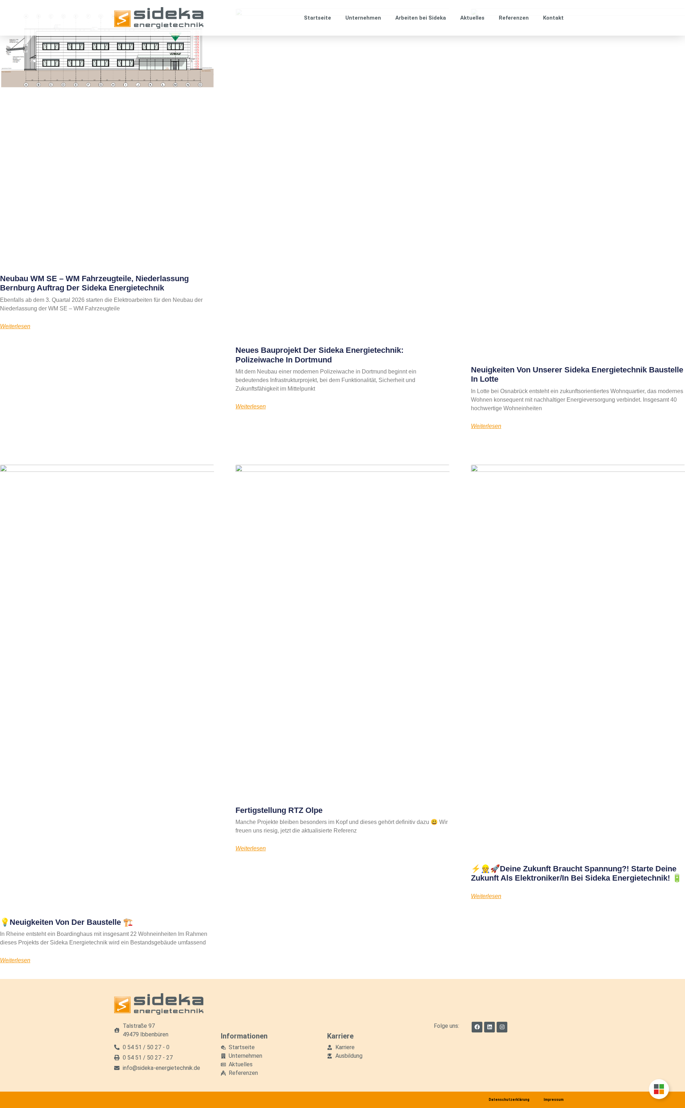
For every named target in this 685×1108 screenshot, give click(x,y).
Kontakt (553, 18)
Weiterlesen (15, 326)
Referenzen (514, 18)
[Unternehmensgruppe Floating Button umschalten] (659, 1089)
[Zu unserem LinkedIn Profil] (489, 1027)
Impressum (554, 1100)
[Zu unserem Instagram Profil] (502, 1027)
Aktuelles (472, 18)
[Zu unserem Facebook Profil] (477, 1027)
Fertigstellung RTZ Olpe (279, 810)
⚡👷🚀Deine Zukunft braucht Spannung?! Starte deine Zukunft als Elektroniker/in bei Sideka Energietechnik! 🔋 (576, 873)
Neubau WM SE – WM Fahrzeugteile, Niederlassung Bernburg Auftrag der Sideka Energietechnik (94, 283)
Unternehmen (363, 18)
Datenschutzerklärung (509, 1100)
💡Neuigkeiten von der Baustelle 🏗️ (66, 922)
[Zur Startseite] (158, 18)
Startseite (317, 18)
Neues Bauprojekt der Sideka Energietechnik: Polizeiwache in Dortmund (319, 355)
